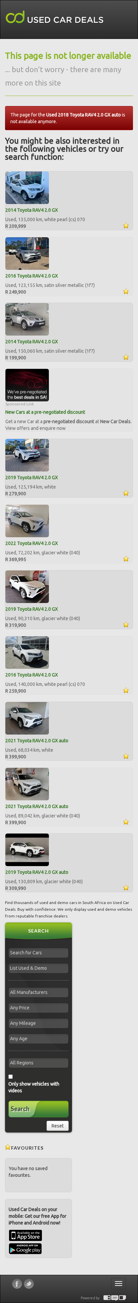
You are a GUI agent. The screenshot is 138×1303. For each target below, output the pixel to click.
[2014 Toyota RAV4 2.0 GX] (27, 187)
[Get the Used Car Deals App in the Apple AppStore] (25, 1239)
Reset (58, 1126)
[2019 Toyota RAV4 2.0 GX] (27, 454)
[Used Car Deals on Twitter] (29, 1284)
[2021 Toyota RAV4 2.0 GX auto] (27, 717)
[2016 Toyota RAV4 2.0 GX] (27, 253)
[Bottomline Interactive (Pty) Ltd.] (107, 1298)
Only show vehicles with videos (33, 1087)
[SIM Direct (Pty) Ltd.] (122, 1298)
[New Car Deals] (27, 384)
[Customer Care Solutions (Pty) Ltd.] (114, 1298)
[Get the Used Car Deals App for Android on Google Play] (25, 1248)
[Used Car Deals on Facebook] (17, 1284)
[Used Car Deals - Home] (54, 17)
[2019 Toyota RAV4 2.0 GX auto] (27, 849)
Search (20, 1108)
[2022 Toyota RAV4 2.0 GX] (27, 520)
